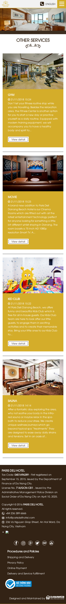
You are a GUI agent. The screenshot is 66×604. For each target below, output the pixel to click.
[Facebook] (15, 543)
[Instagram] (22, 543)
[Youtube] (51, 543)
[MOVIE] (33, 172)
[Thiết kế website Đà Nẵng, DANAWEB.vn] (55, 598)
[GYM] (33, 71)
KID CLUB (14, 299)
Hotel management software (21, 32)
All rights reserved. (12, 508)
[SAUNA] (33, 377)
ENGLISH (50, 3)
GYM (11, 95)
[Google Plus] (29, 543)
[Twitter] (36, 543)
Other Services (33, 40)
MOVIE (12, 197)
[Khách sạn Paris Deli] (5, 3)
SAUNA (12, 401)
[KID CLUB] (33, 275)
